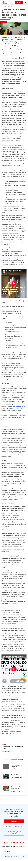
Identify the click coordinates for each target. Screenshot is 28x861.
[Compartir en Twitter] (21, 58)
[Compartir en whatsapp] (23, 58)
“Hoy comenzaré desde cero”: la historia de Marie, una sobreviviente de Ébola (17, 789)
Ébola (4, 744)
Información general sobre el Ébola (16, 765)
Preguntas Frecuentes (6, 856)
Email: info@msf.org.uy (6, 849)
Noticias (10, 6)
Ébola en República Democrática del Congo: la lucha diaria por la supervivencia (17, 777)
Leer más (13, 768)
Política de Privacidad (15, 856)
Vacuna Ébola (7, 751)
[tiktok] (21, 842)
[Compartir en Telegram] (25, 58)
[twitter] (14, 842)
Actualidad (3, 6)
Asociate (14, 821)
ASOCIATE (19, 2)
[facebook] (7, 842)
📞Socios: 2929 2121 (6, 851)
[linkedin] (17, 842)
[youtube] (10, 842)
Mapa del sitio (23, 856)
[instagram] (4, 842)
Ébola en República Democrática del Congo (13, 747)
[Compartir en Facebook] (19, 58)
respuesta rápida (18, 406)
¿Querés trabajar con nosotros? (14, 833)
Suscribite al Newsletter (14, 826)
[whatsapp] (24, 842)
